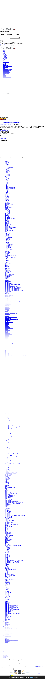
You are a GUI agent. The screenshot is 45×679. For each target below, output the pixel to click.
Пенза (6, 452)
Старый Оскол (8, 547)
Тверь (6, 565)
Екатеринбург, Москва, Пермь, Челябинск (13, 287)
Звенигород (7, 302)
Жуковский (7, 296)
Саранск (7, 518)
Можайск (7, 392)
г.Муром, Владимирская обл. (11, 255)
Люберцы (7, 373)
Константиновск (8, 344)
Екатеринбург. (8, 291)
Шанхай (7, 622)
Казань (7, 316)
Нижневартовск (8, 424)
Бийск (6, 194)
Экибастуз (7, 630)
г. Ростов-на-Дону (8, 247)
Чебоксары (7, 602)
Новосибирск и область (9, 436)
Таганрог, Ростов (8, 556)
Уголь (4, 68)
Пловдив (7, 465)
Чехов (6, 617)
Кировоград (7, 333)
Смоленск (7, 536)
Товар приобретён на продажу (11, 569)
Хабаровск (7, 591)
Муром (7, 412)
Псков (6, 480)
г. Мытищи (7, 243)
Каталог (4, 647)
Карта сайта (5, 655)
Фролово (7, 587)
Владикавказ (7, 211)
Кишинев (7, 335)
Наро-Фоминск (8, 417)
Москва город (8, 397)
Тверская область (8, 564)
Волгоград (7, 213)
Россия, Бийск (8, 494)
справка (4, 56)
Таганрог (7, 555)
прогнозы (4, 101)
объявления (5, 55)
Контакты (4, 657)
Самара (7, 510)
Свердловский (8, 523)
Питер (6, 462)
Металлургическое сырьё (7, 66)
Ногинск (7, 439)
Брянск (7, 200)
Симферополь (8, 532)
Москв (6, 394)
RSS (10, 155)
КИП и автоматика (6, 72)
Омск (6, 446)
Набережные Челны (9, 416)
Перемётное (7, 457)
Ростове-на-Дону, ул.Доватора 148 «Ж (12, 503)
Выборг (6, 229)
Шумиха (7, 625)
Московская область (9, 409)
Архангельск (7, 175)
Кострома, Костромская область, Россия (12, 348)
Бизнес (4, 648)
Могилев (7, 391)
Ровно (6, 490)
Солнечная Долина (9, 539)
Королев (7, 346)
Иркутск (7, 310)
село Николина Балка (9, 526)
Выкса (6, 231)
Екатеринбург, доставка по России (11, 286)
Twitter (4, 83)
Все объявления (6, 62)
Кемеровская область (9, 328)
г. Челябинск (7, 250)
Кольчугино (7, 342)
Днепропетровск (8, 275)
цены (4, 100)
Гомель (6, 261)
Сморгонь (7, 537)
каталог (4, 52)
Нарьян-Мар (7, 418)
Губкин (6, 265)
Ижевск (7, 309)
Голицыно (7, 260)
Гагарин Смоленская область (10, 257)
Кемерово (7, 327)
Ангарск (7, 170)
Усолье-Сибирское (8, 583)
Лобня (6, 367)
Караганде (7, 324)
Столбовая (7, 549)
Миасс (6, 388)
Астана (6, 177)
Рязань (6, 506)
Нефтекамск (7, 421)
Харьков (7, 594)
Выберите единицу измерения (11, 227)
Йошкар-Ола (7, 314)
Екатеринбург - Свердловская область (12, 284)
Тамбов (6, 559)
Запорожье (7, 299)
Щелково (7, 627)
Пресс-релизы (5, 652)
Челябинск (7, 604)
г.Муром (7, 254)
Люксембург (8, 376)
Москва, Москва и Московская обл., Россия (13, 402)
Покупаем (4, 64)
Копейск (7, 345)
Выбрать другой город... (10, 230)
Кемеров (7, 326)
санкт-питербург (8, 517)
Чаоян (6, 601)
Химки (7, 595)
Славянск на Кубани (9, 534)
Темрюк (6, 566)
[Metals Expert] (28, 673)
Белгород (7, 191)
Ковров (6, 339)
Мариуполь (7, 386)
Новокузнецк (8, 432)
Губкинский (7, 266)
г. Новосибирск (8, 246)
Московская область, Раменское (11, 410)
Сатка (6, 521)
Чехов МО (7, 618)
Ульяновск (7, 581)
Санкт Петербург (8, 511)
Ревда (6, 486)
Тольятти (7, 570)
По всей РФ (7, 467)
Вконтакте (5, 84)
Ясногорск (7, 641)
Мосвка (6, 393)
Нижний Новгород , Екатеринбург (11, 427)
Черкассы (7, 614)
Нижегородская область (10, 423)
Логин (1, 40)
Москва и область (8, 400)
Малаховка (7, 384)
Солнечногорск (8, 540)
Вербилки (7, 206)
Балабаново (7, 182)
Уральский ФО (8, 582)
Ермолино (7, 293)
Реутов (6, 488)
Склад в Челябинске (9, 533)
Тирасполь (7, 567)
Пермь (6, 458)
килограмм (7, 330)
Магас (6, 378)
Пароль (1, 41)
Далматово (7, 268)
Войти (21, 43)
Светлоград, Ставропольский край (11, 524)
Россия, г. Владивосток (10, 495)
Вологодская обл (8, 217)
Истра (6, 311)
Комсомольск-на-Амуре (9, 343)
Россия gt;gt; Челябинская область (11, 493)
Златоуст (7, 305)
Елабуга (6, 292)
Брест (6, 198)
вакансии (4, 54)
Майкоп (7, 382)
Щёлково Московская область (11, 628)
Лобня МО (7, 368)
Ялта (6, 638)
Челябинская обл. (8, 611)
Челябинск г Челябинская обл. (11, 606)
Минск (7, 390)
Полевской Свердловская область (11, 472)
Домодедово (7, 277)
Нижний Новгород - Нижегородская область (13, 426)
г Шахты (7, 236)
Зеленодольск (8, 304)
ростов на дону (8, 499)
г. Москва (7, 241)
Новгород (7, 430)
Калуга (6, 321)
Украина (4, 76)
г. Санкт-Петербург (9, 249)
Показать (12, 42)
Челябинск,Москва (9, 610)
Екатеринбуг (7, 282)
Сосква (6, 541)
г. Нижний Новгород (9, 244)
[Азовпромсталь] (16, 673)
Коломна (7, 340)
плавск (6, 464)
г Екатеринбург (8, 233)
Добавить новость (6, 78)
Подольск (7, 470)
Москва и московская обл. (10, 399)
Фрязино (7, 588)
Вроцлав (7, 221)
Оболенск (7, 443)
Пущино (7, 482)
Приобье (7, 477)
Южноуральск (8, 636)
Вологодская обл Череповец (10, 218)
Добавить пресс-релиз (7, 80)
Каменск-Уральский (9, 322)
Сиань (6, 531)
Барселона (7, 189)
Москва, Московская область (10, 404)
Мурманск (7, 411)
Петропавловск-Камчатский (10, 461)
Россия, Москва (8, 497)
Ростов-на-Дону (8, 500)
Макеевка (7, 383)
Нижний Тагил (8, 428)
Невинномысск (8, 419)
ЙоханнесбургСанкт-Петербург (11, 313)
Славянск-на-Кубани (9, 535)
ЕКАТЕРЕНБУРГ (8, 281)
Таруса (6, 563)
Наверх (39, 673)
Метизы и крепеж (6, 71)
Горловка (7, 262)
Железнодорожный (9, 295)
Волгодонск (7, 214)
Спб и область (8, 544)
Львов (6, 372)
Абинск (6, 161)
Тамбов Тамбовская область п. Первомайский (14, 560)
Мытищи (7, 413)
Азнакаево (7, 162)
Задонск (7, 298)
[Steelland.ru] (20, 673)
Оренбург (7, 448)
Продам (4, 138)
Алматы (7, 166)
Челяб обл (7, 603)
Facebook (4, 82)
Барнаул (7, 186)
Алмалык (7, 165)
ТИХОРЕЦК (7, 568)
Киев (6, 329)
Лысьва (6, 370)
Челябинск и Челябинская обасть (11, 605)
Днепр (6, 273)
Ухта (6, 585)
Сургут (7, 551)
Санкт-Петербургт (8, 516)
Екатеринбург (8, 283)
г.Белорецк (7, 251)
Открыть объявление (4, 130)
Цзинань (7, 599)
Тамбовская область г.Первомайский (12, 562)
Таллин (6, 557)
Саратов (7, 519)
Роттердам (7, 505)
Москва (7, 395)
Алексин (7, 164)
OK (31, 677)
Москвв (6, 407)
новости (4, 50)
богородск (7, 197)
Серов (6, 529)
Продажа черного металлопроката (10, 122)
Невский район (8, 420)
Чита (6, 620)
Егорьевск (7, 280)
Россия (4, 74)
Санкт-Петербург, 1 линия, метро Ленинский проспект (15, 515)
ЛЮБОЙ (7, 374)
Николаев (7, 429)
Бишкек (6, 195)
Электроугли (7, 632)
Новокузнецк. (8, 433)
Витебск (7, 209)
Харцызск (7, 593)
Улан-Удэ (7, 580)
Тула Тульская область (9, 574)
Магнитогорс (7, 379)
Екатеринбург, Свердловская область (12, 289)
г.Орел (6, 256)
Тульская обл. (8, 576)
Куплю (1, 138)
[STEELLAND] (11, 673)
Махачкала (7, 387)
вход (3, 60)
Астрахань (7, 178)
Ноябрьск (7, 440)
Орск (6, 449)
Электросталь (8, 631)
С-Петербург (7, 508)
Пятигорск (7, 483)
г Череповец (7, 235)
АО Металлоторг (9, 124)
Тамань (6, 558)
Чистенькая (7, 619)
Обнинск (7, 442)
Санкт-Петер (8, 513)
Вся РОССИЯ (8, 224)
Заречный (7, 300)
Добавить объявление (7, 77)
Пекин (6, 451)
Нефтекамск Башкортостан (10, 422)
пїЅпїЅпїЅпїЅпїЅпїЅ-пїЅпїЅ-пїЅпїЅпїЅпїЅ (13, 463)
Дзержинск (7, 270)
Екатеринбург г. (8, 285)
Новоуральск (7, 438)
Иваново (7, 307)
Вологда (7, 216)
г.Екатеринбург (8, 252)
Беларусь (4, 75)
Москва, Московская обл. (10, 403)
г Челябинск (7, 234)
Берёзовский (7, 193)
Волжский (7, 215)
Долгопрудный (8, 276)
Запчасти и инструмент (7, 70)
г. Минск (7, 240)
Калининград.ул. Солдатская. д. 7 (11, 319)
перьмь (6, 459)
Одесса (6, 444)
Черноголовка (8, 616)
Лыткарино (7, 371)
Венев (6, 205)
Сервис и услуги (6, 73)
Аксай (6, 163)
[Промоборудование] (24, 673)
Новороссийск (8, 434)
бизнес (4, 53)
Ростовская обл (8, 504)
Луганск (7, 369)
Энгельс (7, 634)
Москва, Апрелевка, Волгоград (11, 401)
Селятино (7, 527)
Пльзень (7, 466)
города (6, 264)
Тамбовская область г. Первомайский (12, 561)
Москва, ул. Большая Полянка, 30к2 (12, 406)
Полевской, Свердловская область (11, 473)
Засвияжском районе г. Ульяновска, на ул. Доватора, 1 (15, 301)
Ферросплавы (5, 67)
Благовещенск (8, 196)
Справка (4, 653)
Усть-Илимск (7, 584)
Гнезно (6, 259)
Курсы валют (5, 656)
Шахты (6, 623)
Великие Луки (8, 203)
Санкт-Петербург (9, 514)
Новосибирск (8, 435)
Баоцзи (6, 185)
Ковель (6, 338)
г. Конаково (7, 238)
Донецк (6, 278)
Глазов (6, 258)
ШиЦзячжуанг (8, 624)
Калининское (7, 320)
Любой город (7, 375)
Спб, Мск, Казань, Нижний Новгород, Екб (13, 545)
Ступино (7, 550)
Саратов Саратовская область (11, 520)
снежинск (7, 538)
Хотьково (7, 597)
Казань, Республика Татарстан (11, 317)
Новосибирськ (8, 437)
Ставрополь (7, 546)
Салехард (7, 509)
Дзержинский (8, 271)
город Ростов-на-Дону (9, 263)
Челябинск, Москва (9, 608)
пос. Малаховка (8, 475)
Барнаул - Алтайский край (10, 187)
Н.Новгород (7, 415)
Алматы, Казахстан (9, 167)
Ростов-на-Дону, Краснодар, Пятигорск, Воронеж (14, 502)
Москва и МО (8, 398)
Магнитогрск (7, 381)
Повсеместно (8, 468)
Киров (6, 332)
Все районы (7, 223)
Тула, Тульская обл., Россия (10, 575)
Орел (6, 447)
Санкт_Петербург (8, 512)
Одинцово (7, 445)
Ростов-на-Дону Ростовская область (12, 501)
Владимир (7, 212)
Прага (6, 476)
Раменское (7, 485)
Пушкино (7, 481)
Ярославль (7, 639)
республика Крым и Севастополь (11, 487)
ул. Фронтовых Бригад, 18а (10, 579)
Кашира (6, 325)
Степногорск (7, 548)
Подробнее (3, 129)
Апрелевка (7, 171)
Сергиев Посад (8, 528)
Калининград (8, 318)
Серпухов (7, 530)
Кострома (7, 347)
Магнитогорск (8, 380)
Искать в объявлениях (4, 132)
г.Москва (7, 253)
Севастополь (7, 525)
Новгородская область (9, 431)
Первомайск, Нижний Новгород (11, 453)
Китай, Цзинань (8, 334)
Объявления (5, 651)
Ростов (4, 124)
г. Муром (7, 242)
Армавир (7, 173)
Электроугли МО (8, 633)
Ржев (6, 489)
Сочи (6, 543)
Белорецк (7, 192)
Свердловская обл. (9, 522)
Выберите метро (8, 228)
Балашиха (7, 183)
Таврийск (7, 554)
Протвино (7, 479)
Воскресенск (7, 220)
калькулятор (5, 58)
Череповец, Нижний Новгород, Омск (12, 613)
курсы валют (5, 57)
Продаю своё (7, 478)
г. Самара (7, 248)
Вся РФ (6, 225)
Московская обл (8, 408)
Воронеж (7, 219)
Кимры (6, 331)
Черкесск (7, 615)
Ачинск (6, 179)
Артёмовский (8, 174)
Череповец (7, 612)
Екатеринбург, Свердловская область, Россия (14, 290)
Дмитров (7, 272)
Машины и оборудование (7, 69)
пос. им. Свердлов (8, 474)
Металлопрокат (5, 65)
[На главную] (8, 29)
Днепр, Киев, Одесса (9, 274)
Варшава (7, 202)
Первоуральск (8, 455)
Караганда (7, 323)
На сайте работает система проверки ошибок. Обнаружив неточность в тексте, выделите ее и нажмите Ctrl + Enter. (20, 668)
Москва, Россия (8, 405)
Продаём (4, 63)
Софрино (7, 542)
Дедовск (7, 269)
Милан (6, 389)
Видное (6, 208)
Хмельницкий (8, 596)
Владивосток (8, 210)
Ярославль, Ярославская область (11, 640)
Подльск (7, 469)
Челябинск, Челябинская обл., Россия (12, 609)
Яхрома (6, 642)
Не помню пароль (10, 44)
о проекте (4, 59)
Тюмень (7, 577)
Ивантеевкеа (7, 308)
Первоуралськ (8, 454)
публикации (5, 87)
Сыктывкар (7, 552)
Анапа (6, 169)
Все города (7, 222)
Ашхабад (7, 180)
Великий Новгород (9, 204)
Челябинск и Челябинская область (11, 607)
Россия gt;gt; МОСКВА (9, 492)
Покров (6, 471)
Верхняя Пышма (8, 207)
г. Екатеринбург (8, 237)
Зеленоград (7, 303)
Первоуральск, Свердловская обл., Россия (13, 456)
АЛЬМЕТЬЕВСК (8, 168)
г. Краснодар (7, 239)
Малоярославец (8, 385)
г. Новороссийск (8, 245)
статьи (4, 51)
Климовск (7, 336)
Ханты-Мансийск (8, 592)
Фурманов (7, 589)
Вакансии (4, 649)
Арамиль (7, 172)
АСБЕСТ (7, 176)
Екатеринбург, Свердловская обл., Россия (13, 288)
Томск (6, 571)
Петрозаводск (8, 460)
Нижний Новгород (9, 425)
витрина (4, 90)
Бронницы (7, 199)
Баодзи (6, 184)
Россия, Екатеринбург (9, 496)
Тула (6, 573)
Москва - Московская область (11, 396)
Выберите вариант (8, 226)
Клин (6, 337)
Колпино (7, 341)
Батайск (6, 190)
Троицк (6, 572)
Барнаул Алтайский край (10, 188)
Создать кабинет (3, 44)
